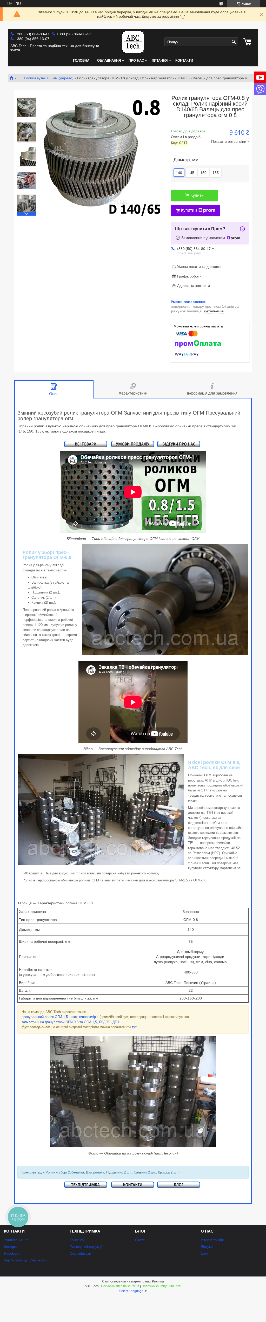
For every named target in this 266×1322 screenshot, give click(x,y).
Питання (160, 60)
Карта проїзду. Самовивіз (25, 1260)
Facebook (12, 1253)
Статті (140, 1240)
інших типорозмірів (83, 1017)
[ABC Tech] (133, 42)
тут (134, 1027)
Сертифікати (80, 1253)
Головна (81, 60)
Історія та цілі (212, 1240)
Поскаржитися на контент (120, 1286)
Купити (197, 195)
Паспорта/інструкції (86, 1246)
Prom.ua (158, 1281)
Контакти (184, 60)
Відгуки (207, 1246)
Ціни (204, 1253)
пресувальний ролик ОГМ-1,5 (45, 1017)
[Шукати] (234, 42)
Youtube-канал (16, 1240)
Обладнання (109, 60)
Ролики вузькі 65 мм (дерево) (49, 78)
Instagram (12, 1246)
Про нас (136, 60)
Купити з (189, 210)
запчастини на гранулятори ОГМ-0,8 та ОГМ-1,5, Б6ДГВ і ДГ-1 (70, 1022)
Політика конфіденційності (161, 1286)
